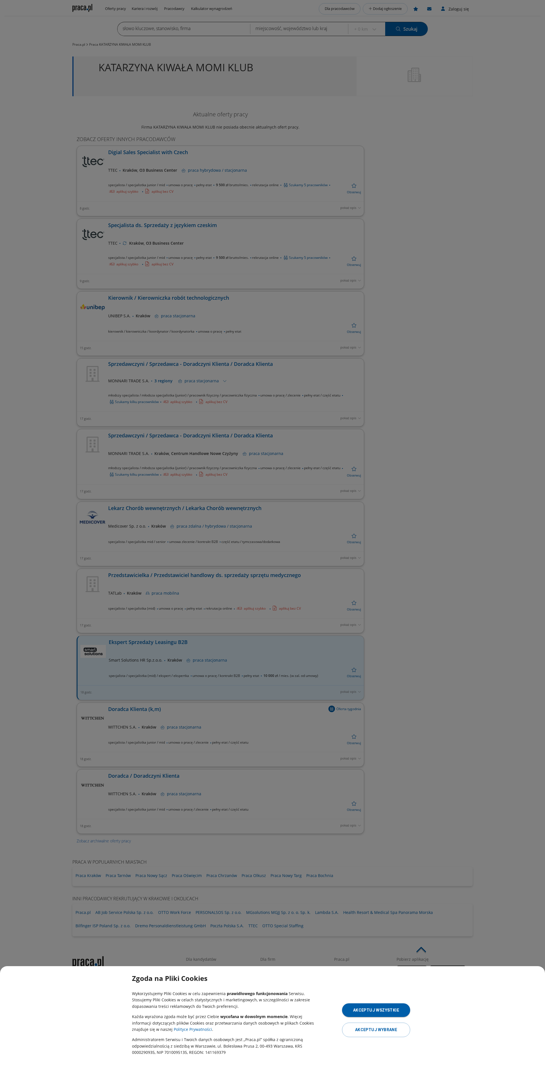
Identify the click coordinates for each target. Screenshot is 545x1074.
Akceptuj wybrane (376, 1029)
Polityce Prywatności (193, 1029)
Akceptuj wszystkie (376, 1010)
